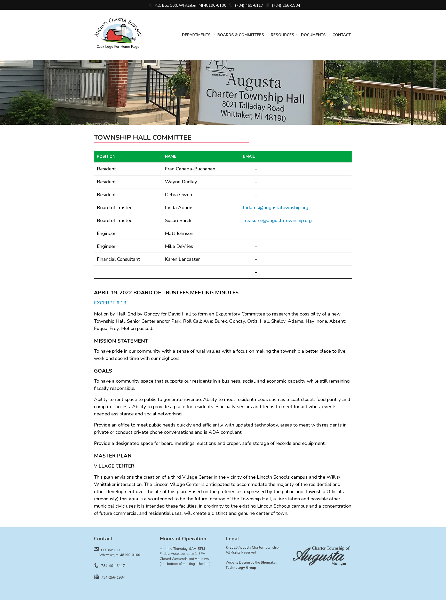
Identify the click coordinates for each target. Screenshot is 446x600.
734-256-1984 (113, 577)
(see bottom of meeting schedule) (185, 564)
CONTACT (341, 34)
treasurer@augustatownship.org (277, 220)
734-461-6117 (113, 566)
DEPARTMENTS (196, 34)
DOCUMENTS (313, 34)
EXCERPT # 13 (110, 302)
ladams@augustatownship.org (275, 207)
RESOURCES (282, 34)
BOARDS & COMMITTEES (240, 34)
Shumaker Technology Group (251, 565)
